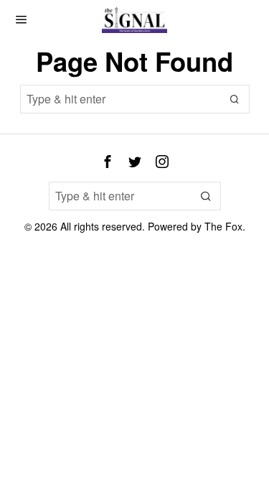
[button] (235, 99)
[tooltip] (107, 161)
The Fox (223, 226)
